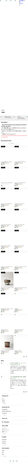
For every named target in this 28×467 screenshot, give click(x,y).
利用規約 (24, 464)
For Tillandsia (5, 422)
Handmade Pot (6, 407)
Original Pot (5, 396)
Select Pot (4, 418)
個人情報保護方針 (9, 464)
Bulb (3, 454)
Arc (2, 398)
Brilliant (3, 400)
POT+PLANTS (5, 448)
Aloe (3, 452)
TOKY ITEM (5, 425)
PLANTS (4, 437)
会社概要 (4, 464)
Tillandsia (4, 443)
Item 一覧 (25, 356)
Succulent (4, 441)
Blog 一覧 (25, 391)
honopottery (4, 413)
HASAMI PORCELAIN (6, 411)
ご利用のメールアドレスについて (9, 133)
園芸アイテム (4, 431)
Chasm (3, 401)
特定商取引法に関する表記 (17, 464)
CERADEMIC (4, 409)
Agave (3, 450)
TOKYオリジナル (5, 429)
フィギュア (4, 428)
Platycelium (4, 439)
